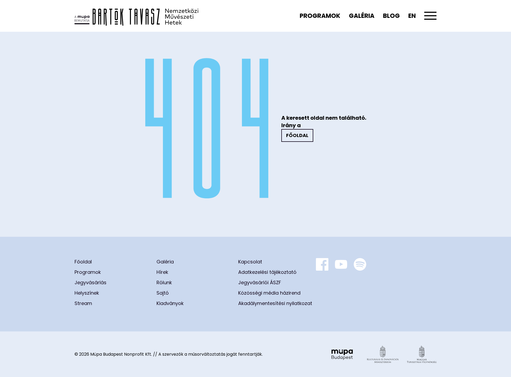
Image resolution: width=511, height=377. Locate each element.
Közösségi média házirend (269, 293)
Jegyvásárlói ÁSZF (259, 282)
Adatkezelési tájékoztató (267, 272)
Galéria (361, 15)
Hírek (162, 272)
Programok (320, 15)
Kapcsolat (250, 261)
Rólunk (164, 282)
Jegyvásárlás (90, 282)
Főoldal (297, 135)
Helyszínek (87, 293)
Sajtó (162, 293)
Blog (391, 15)
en (412, 15)
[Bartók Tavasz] (136, 16)
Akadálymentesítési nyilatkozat (275, 303)
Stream (83, 303)
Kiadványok (170, 303)
